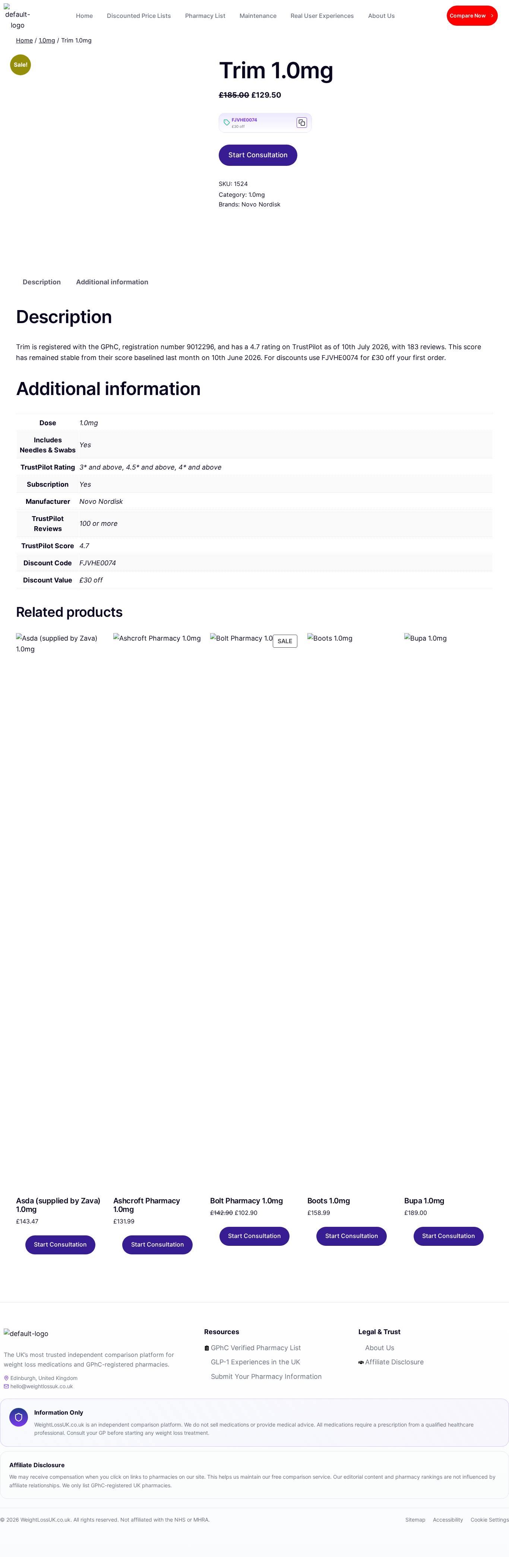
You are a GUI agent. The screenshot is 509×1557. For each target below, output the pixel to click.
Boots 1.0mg (328, 1201)
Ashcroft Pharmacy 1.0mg (146, 1205)
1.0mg (257, 194)
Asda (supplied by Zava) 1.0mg (58, 1205)
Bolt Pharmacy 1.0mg (246, 1201)
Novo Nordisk (261, 204)
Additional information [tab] (112, 282)
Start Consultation (258, 155)
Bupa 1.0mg (424, 1201)
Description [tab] (42, 282)
